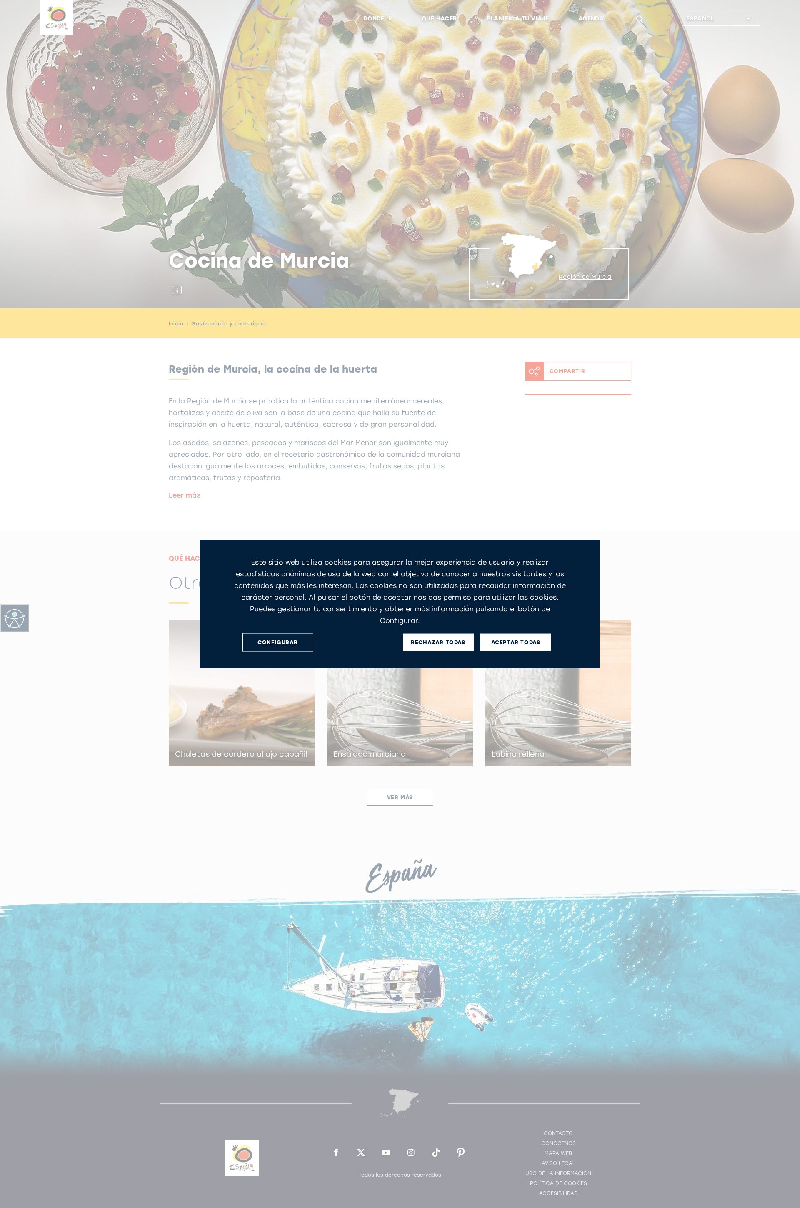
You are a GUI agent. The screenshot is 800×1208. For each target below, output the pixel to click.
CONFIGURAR (278, 642)
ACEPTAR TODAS (515, 642)
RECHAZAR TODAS (438, 642)
